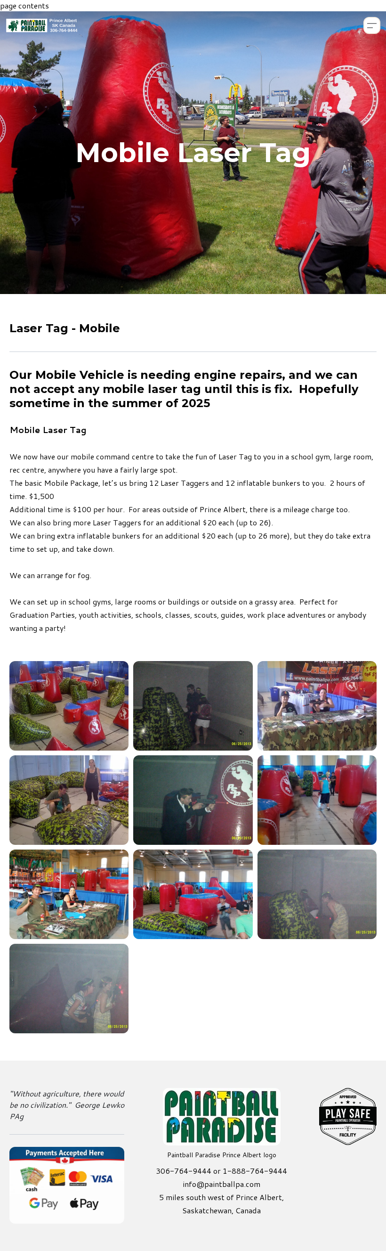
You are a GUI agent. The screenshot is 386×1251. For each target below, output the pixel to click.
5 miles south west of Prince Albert (220, 1197)
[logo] (42, 25)
